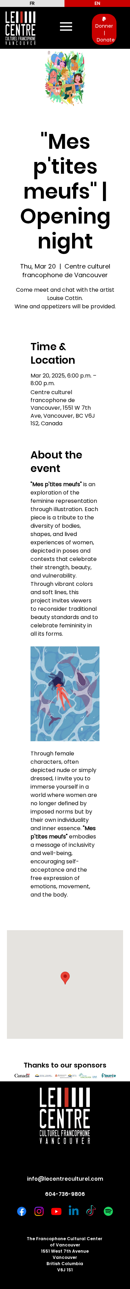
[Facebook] (22, 1211)
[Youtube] (56, 1211)
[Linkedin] (74, 1211)
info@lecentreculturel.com (65, 1178)
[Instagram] (39, 1211)
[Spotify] (108, 1211)
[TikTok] (91, 1211)
